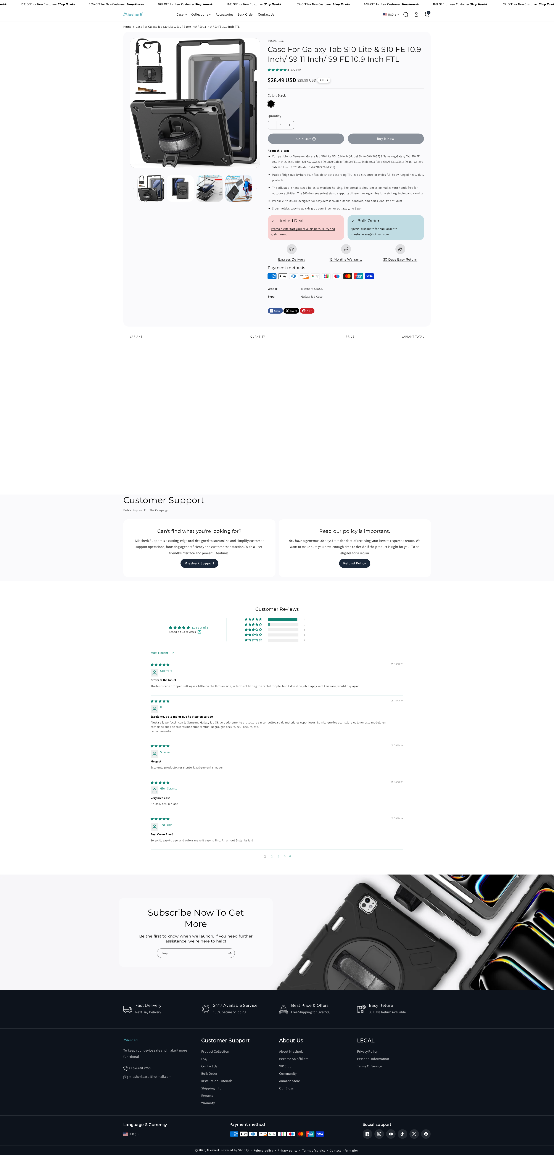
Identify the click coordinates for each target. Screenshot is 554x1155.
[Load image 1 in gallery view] (150, 188)
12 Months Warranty (346, 259)
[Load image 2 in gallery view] (180, 188)
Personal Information (373, 1059)
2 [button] (272, 856)
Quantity (274, 116)
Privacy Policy (367, 1051)
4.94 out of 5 (200, 628)
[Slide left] (133, 188)
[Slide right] (256, 188)
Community (288, 1073)
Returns (207, 1095)
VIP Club (285, 1066)
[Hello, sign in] (416, 14)
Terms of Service (369, 1066)
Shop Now (145, 393)
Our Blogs (286, 1088)
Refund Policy (354, 563)
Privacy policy (288, 1150)
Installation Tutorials (217, 1081)
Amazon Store (289, 1081)
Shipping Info (211, 1088)
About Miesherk (291, 1051)
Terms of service (313, 1150)
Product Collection (215, 1051)
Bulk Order (209, 1073)
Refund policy (263, 1150)
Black (271, 103)
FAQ (204, 1059)
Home (127, 27)
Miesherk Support (199, 563)
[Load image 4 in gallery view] (238, 188)
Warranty (208, 1103)
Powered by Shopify (235, 1150)
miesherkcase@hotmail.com (370, 234)
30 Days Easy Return (400, 259)
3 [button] (279, 856)
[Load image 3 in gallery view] (209, 188)
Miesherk (213, 1150)
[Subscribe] (230, 953)
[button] (182, 14)
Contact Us (209, 1066)
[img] (160, 665)
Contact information (344, 1150)
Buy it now (386, 138)
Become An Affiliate (294, 1059)
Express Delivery (291, 259)
